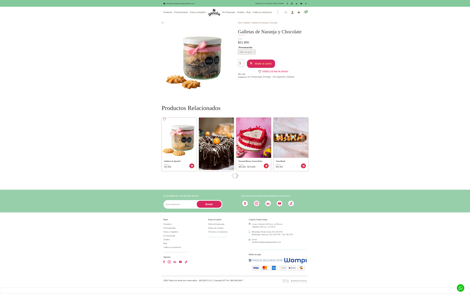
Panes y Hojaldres (198, 12)
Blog (248, 12)
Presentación (245, 47)
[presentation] (233, 175)
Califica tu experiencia (262, 12)
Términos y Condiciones (218, 232)
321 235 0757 (287, 234)
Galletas (247, 23)
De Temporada (228, 12)
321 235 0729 (275, 234)
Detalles (240, 12)
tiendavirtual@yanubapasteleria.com (180, 3)
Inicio (240, 23)
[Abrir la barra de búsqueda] (286, 12)
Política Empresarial (216, 224)
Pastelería (167, 12)
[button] (163, 23)
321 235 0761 (277, 232)
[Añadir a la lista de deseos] (165, 119)
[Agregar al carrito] (191, 165)
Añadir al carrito (263, 63)
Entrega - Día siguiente (274, 77)
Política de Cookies (216, 228)
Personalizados (181, 12)
